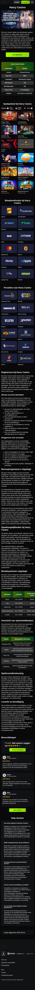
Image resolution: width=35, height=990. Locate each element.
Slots (28, 108)
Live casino (11, 108)
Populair (4, 108)
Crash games (19, 108)
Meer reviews (17, 810)
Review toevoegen (17, 749)
